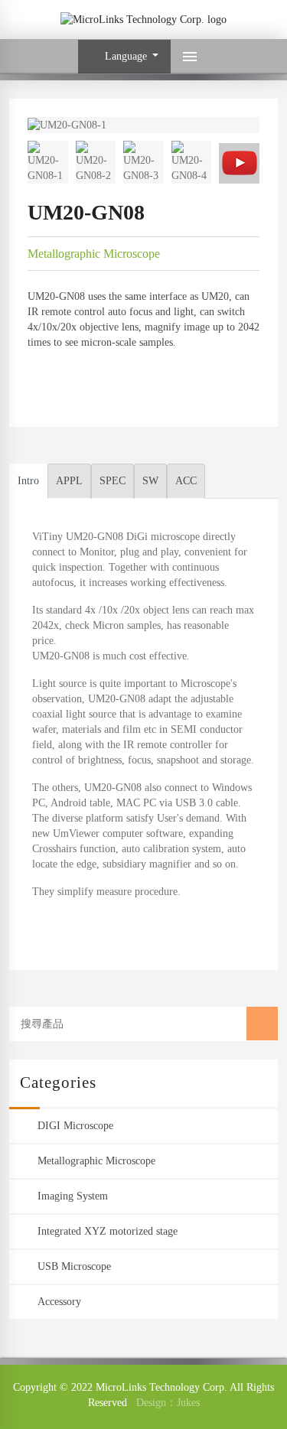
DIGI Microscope (75, 1125)
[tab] (28, 481)
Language (124, 56)
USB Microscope (74, 1266)
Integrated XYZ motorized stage (108, 1231)
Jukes (188, 1402)
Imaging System (73, 1196)
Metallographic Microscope (94, 253)
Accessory (59, 1301)
